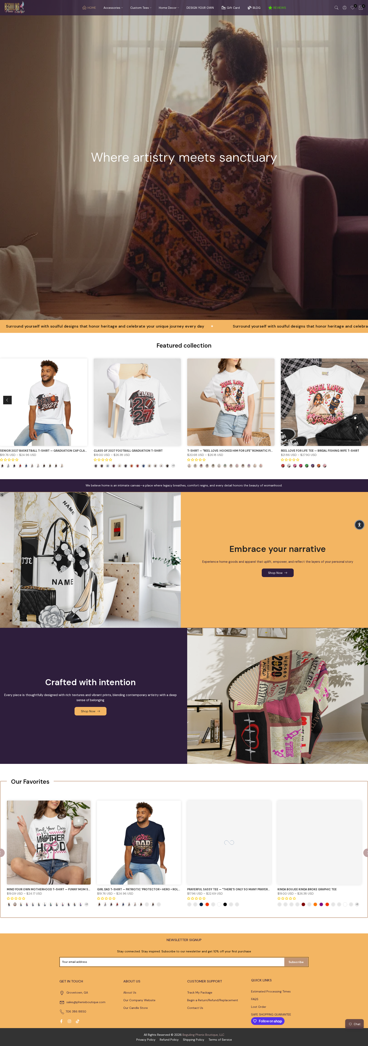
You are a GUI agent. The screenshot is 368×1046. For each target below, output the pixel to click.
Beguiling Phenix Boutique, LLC (203, 1035)
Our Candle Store (135, 1008)
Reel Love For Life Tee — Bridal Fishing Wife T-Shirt (320, 450)
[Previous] (7, 400)
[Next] (360, 400)
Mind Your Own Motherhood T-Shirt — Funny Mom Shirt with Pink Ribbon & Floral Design (77, 889)
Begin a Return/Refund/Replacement (212, 1000)
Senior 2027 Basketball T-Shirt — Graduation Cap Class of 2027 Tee (53, 450)
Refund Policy (169, 1040)
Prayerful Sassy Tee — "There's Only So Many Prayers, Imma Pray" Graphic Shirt (248, 889)
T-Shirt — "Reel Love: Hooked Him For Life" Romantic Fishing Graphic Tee (243, 450)
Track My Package (199, 992)
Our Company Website (139, 1000)
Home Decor (168, 8)
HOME (92, 8)
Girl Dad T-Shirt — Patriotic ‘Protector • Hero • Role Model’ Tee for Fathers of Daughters (168, 889)
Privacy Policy (145, 1040)
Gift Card (233, 8)
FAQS (254, 999)
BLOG (256, 8)
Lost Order (258, 1007)
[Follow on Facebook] (61, 1021)
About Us (129, 992)
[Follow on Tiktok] (77, 1021)
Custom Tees (139, 8)
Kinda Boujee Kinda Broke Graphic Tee (307, 889)
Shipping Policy (193, 1040)
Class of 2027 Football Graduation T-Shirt (128, 450)
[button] (359, 525)
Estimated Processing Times (271, 991)
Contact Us (195, 1008)
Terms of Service (220, 1040)
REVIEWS (279, 8)
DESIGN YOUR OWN (200, 8)
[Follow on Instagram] (69, 1021)
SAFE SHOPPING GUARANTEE (271, 1014)
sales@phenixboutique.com (85, 1002)
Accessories (112, 8)
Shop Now (275, 573)
